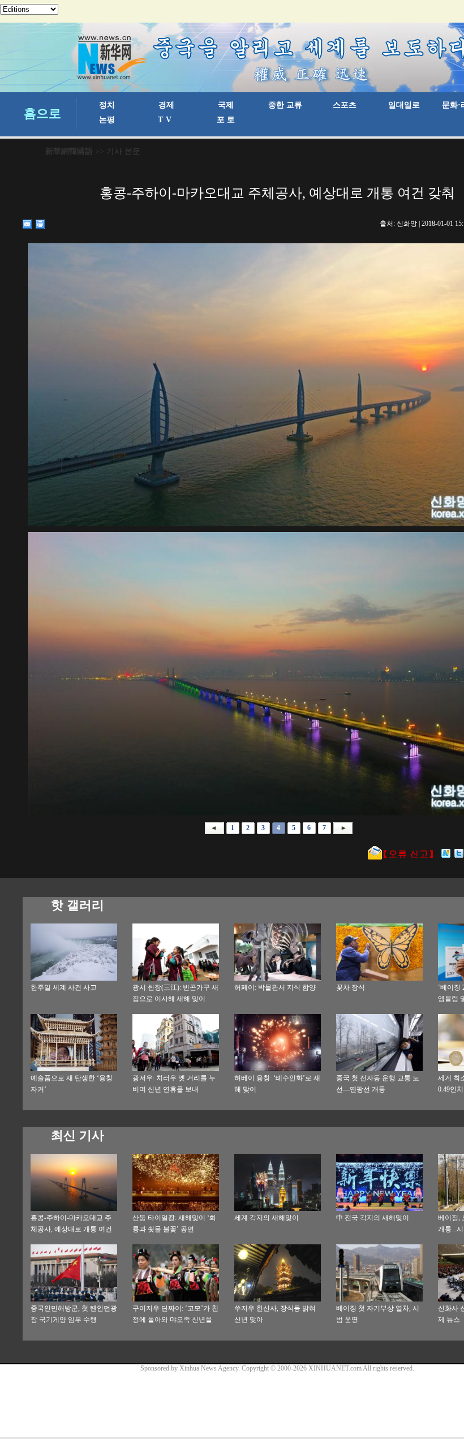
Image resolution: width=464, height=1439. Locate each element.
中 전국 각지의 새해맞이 (372, 1218)
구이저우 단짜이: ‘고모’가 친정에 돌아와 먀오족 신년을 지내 (175, 1319)
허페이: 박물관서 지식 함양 (275, 987)
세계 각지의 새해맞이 (266, 1218)
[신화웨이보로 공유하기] (446, 853)
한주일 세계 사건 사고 (64, 987)
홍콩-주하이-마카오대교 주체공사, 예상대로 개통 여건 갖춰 (71, 1229)
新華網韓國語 (69, 151)
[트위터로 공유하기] (459, 853)
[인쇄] (40, 224)
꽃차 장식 (350, 987)
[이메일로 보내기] (27, 224)
